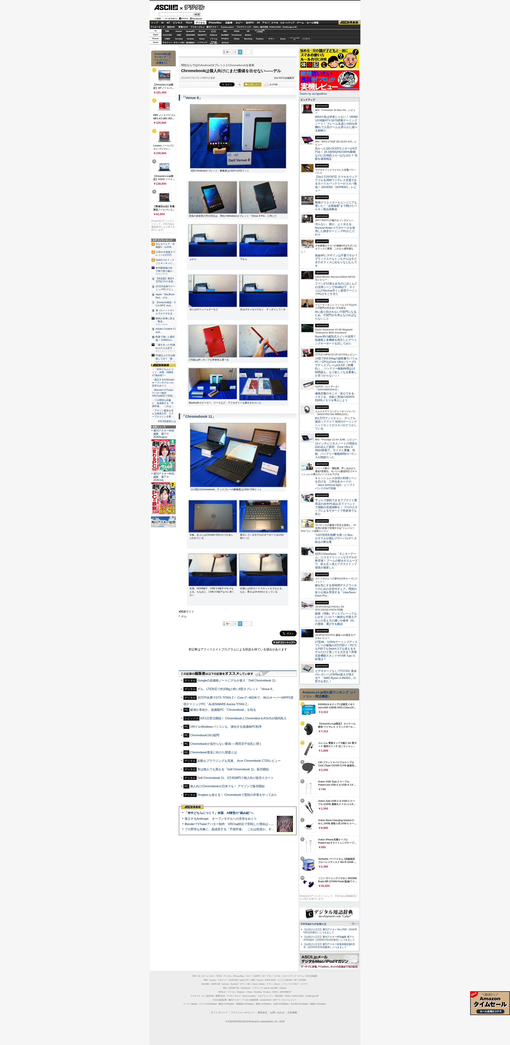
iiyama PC (244, 980)
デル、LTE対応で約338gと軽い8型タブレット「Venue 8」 (236, 689)
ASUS (236, 31)
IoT (168, 22)
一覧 (238, 84)
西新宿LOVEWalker (245, 1004)
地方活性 (264, 27)
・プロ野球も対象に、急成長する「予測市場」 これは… (163, 403)
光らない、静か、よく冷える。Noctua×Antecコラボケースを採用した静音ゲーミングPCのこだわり (335, 229)
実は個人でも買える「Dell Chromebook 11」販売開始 (233, 769)
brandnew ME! (214, 42)
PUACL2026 (275, 27)
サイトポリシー (219, 1012)
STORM (302, 980)
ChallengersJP (289, 27)
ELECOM (167, 35)
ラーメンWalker (190, 1004)
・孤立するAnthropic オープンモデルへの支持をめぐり (163, 382)
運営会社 (262, 1012)
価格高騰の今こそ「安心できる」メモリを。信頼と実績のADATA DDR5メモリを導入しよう (336, 397)
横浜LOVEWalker (226, 1004)
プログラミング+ (243, 27)
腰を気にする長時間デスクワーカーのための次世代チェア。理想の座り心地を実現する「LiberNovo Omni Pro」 (336, 590)
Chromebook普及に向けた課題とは (213, 752)
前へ (228, 52)
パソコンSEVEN (213, 30)
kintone (190, 39)
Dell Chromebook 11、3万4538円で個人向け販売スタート (235, 777)
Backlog (248, 39)
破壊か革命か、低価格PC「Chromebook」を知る (223, 709)
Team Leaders (249, 996)
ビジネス (177, 22)
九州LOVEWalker (281, 1004)
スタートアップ (287, 23)
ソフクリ (306, 39)
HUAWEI (225, 35)
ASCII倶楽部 (349, 23)
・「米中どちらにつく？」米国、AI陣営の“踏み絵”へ (163, 372)
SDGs (256, 27)
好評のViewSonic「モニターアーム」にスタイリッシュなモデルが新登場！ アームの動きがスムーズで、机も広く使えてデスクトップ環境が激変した (336, 560)
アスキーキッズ (158, 27)
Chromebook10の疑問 (204, 735)
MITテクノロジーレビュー (284, 1000)
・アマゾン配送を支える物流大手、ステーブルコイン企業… (163, 413)
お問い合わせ (277, 1012)
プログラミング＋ (265, 996)
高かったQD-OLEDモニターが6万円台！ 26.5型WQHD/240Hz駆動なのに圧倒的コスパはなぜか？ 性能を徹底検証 (336, 153)
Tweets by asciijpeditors (313, 93)
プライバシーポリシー (243, 1012)
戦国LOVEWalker (318, 1004)
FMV (167, 31)
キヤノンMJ (179, 42)
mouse (179, 31)
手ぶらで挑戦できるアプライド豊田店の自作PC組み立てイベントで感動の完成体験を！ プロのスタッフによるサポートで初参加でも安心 (336, 507)
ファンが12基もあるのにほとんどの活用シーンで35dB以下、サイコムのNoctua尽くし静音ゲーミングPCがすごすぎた (336, 288)
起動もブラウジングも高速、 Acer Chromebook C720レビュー (239, 760)
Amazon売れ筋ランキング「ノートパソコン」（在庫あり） (162, 58)
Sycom (202, 31)
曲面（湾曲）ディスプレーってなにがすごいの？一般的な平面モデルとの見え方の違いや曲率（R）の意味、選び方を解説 (336, 618)
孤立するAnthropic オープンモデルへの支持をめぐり (221, 818)
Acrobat (179, 39)
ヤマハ (271, 39)
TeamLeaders (227, 27)
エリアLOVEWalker (208, 1004)
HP (248, 31)
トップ (154, 22)
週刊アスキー (212, 27)
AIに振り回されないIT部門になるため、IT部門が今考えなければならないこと (336, 315)
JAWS (167, 39)
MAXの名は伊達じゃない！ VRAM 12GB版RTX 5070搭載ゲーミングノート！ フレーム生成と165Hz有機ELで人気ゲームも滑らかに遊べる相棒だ (336, 123)
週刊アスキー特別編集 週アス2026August (163, 433)
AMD (179, 35)
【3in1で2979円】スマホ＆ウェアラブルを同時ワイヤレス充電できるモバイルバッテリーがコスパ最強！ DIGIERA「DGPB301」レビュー (336, 183)
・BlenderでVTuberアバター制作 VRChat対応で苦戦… (163, 393)
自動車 (228, 22)
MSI (225, 31)
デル (184, 616)
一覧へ (353, 923)
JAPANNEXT (190, 42)
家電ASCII (183, 27)
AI (162, 22)
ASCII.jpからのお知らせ (313, 923)
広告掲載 (292, 1012)
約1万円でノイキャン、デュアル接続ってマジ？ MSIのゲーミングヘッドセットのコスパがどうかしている (336, 423)
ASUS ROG (190, 35)
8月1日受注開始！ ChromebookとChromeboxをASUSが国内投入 (243, 718)
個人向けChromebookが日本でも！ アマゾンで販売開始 (227, 786)
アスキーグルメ (198, 27)
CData (236, 39)
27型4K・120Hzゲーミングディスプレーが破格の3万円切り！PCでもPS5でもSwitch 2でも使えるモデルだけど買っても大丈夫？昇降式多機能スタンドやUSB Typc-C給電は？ (336, 650)
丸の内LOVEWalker (300, 1004)
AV (258, 22)
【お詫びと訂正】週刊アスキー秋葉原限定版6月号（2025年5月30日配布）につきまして (329, 946)
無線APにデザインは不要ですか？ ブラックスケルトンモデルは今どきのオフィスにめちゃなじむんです (337, 260)
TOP (194, 976)
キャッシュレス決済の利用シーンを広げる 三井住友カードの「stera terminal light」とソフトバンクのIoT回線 (336, 483)
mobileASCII (265, 1000)
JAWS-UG (215, 984)
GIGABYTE (201, 35)
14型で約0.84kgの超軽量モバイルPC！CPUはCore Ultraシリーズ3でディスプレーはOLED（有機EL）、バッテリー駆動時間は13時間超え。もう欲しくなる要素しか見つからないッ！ (336, 367)
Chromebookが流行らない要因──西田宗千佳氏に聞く (226, 743)
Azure (202, 39)
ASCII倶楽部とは (167, 421)
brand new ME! (271, 988)
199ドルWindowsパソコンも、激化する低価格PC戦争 (226, 726)
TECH (189, 22)
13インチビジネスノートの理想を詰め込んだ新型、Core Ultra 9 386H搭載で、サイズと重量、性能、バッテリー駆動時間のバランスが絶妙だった (336, 450)
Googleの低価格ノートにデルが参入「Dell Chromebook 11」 (237, 680)
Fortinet (259, 39)
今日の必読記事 (220, 1000)
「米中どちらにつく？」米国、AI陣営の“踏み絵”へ (219, 813)
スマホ (274, 22)
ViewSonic (236, 35)
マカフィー (167, 42)
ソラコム (214, 39)
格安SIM (171, 27)
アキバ (265, 22)
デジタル (192, 7)
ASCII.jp (166, 7)
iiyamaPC (190, 31)
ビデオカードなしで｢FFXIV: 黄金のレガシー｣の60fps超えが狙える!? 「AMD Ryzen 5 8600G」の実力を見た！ (336, 676)
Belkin (248, 35)
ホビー (239, 22)
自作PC (250, 22)
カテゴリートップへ (284, 642)
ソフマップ (202, 42)
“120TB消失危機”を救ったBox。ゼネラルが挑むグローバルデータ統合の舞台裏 (336, 538)
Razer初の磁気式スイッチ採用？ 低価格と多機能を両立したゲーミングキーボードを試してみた (337, 340)
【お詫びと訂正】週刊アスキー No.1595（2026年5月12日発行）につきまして (330, 931)
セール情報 (313, 22)
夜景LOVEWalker (264, 1004)
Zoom (282, 39)
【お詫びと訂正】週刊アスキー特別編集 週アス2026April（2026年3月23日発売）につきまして (329, 938)
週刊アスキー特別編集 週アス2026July (163, 476)
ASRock (213, 35)
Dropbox (225, 39)
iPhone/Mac (215, 22)
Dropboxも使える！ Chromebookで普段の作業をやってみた (237, 794)
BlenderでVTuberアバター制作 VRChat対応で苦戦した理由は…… (229, 824)
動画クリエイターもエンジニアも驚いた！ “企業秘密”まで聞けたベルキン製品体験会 (336, 206)
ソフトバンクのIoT (294, 38)
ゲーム (300, 22)
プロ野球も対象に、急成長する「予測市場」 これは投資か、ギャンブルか (235, 829)
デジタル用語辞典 (250, 1000)
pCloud (225, 42)
